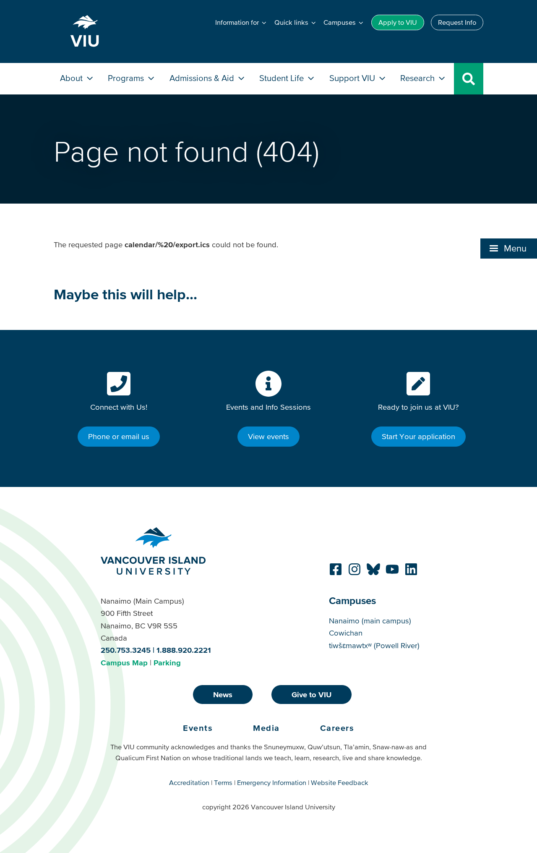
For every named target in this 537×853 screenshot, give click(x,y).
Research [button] (418, 78)
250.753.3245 (126, 650)
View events (268, 436)
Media (266, 728)
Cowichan (345, 632)
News (222, 694)
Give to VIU (311, 694)
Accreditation (189, 782)
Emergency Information (271, 782)
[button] (508, 248)
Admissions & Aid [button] (202, 78)
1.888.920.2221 (183, 650)
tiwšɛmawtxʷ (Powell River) (374, 645)
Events (198, 728)
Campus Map (124, 662)
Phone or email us (118, 436)
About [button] (72, 78)
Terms (223, 782)
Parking (167, 662)
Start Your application (418, 436)
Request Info (457, 22)
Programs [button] (127, 78)
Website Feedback (339, 782)
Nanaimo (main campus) (370, 620)
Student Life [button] (282, 78)
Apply (397, 22)
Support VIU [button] (353, 78)
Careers (337, 728)
